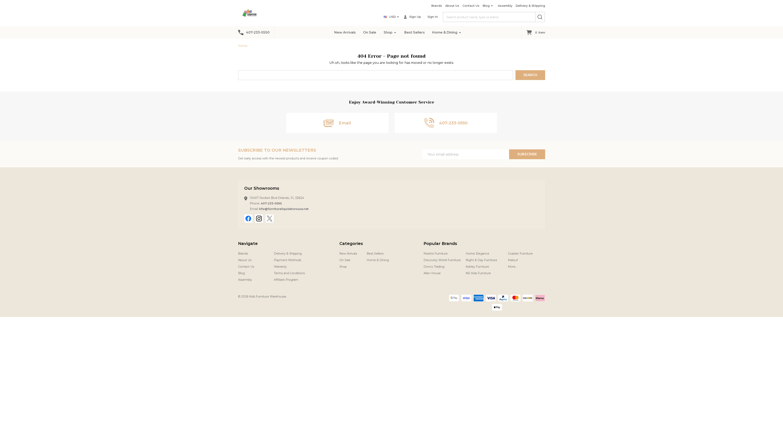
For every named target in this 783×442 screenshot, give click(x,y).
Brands (436, 6)
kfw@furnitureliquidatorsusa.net (284, 209)
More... (512, 266)
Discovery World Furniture (442, 260)
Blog (486, 6)
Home (242, 46)
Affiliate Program (286, 280)
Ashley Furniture (477, 266)
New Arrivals (345, 32)
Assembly (505, 6)
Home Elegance (477, 253)
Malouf (513, 260)
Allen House (432, 273)
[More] (395, 32)
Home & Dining (444, 32)
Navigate (248, 243)
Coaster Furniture (520, 253)
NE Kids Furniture (478, 273)
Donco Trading (434, 266)
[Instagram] (259, 218)
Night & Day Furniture (481, 260)
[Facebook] (248, 218)
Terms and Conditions (289, 273)
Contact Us (470, 6)
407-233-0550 (271, 203)
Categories (351, 243)
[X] (270, 218)
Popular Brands (440, 243)
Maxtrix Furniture (436, 253)
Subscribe (527, 154)
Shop (388, 32)
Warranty (280, 266)
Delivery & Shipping (530, 6)
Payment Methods (287, 260)
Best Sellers (414, 32)
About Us (452, 6)
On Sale (369, 32)
